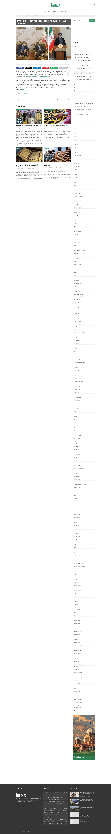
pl (74, 541)
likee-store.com (77, 413)
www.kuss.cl (76, 694)
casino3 (75, 272)
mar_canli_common (78, 441)
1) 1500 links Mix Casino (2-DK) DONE (82, 52)
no (74, 506)
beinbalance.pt (77, 212)
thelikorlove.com (77, 631)
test (74, 615)
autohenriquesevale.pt (79, 190)
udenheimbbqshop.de (78, 664)
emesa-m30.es (77, 307)
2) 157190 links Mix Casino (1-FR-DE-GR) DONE (84, 103)
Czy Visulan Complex (78, 296)
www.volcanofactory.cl (78, 702)
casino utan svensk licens (79, 250)
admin (75, 133)
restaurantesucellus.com (79, 566)
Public (75, 555)
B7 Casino (76, 204)
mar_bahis (76, 432)
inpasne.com (76, 367)
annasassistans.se (78, 160)
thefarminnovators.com (79, 623)
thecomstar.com (77, 617)
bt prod (75, 226)
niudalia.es (76, 500)
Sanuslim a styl (77, 579)
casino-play (76, 258)
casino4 (75, 275)
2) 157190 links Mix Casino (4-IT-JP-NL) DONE (83, 111)
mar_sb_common (77, 473)
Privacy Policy (80, 832)
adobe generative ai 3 (78, 152)
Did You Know (47, 109)
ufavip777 (76, 666)
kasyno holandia (77, 394)
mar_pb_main (77, 465)
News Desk (33, 128)
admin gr (76, 144)
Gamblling (76, 343)
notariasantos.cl (77, 509)
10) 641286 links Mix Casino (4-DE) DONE (82, 76)
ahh (74, 158)
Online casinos (77, 511)
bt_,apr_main (76, 228)
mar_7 (75, 424)
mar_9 (75, 430)
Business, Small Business (79, 237)
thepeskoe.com (77, 636)
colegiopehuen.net (78, 288)
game (75, 345)
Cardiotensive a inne (78, 239)
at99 (75, 188)
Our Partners (76, 525)
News (75, 495)
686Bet (75, 120)
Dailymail (22, 89)
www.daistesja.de (77, 691)
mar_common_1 (77, 451)
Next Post (57, 99)
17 (74, 95)
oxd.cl (75, 528)
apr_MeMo (76, 169)
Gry (74, 351)
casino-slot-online (77, 264)
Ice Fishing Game (77, 364)
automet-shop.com (78, 193)
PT (74, 552)
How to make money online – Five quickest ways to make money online (87, 793)
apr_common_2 (77, 166)
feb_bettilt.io (76, 318)
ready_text (76, 560)
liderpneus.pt (77, 408)
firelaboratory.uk (77, 321)
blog (75, 223)
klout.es (75, 405)
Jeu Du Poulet (77, 386)
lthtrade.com (76, 416)
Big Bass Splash (77, 220)
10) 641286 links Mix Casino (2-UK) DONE (82, 71)
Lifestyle (75, 411)
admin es (76, 141)
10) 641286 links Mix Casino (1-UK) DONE (82, 68)
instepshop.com (77, 370)
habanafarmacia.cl (78, 359)
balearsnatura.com (78, 207)
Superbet (76, 604)
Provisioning (76, 549)
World (49, 11)
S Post (75, 574)
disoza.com (76, 302)
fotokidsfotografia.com (79, 332)
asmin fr (75, 185)
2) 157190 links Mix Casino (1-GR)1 (81, 106)
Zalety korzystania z (78, 704)
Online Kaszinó (77, 517)
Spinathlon (76, 593)
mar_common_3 (77, 457)
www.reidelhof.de (77, 696)
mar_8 (75, 427)
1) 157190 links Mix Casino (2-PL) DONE (82, 54)
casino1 (65, 810)
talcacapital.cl (77, 609)
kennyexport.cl (77, 400)
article (75, 179)
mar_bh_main (77, 438)
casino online (76, 247)
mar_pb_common (77, 462)
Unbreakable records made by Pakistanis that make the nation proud (28, 126)
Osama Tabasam (33, 63)
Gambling (76, 337)
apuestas (76, 174)
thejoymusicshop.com (78, 626)
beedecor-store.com (78, 209)
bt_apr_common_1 (78, 231)
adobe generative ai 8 (78, 155)
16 (74, 92)
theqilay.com (76, 639)
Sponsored (76, 598)
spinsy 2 (75, 596)
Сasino (75, 713)
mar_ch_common (77, 443)
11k (74, 87)
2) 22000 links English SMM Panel (81, 114)
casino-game (76, 253)
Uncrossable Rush (78, 672)
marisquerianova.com (78, 481)
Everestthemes (33, 831)
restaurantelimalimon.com (79, 563)
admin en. (76, 139)
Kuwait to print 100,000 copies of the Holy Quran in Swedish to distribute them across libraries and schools (28, 165)
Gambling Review (77, 340)
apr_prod (76, 171)
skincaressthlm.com (78, 585)
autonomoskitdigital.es (79, 196)
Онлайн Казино (77, 707)
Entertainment (77, 313)
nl (74, 503)
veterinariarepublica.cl (78, 677)
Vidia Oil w (76, 680)
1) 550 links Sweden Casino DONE (81, 65)
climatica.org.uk (77, 283)
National (44, 11)
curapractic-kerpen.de (78, 294)
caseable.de (76, 242)
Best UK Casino (77, 215)
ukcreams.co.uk (77, 669)
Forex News (76, 326)
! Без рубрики (77, 46)
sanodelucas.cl (77, 577)
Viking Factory (77, 683)
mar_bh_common (77, 435)
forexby (75, 329)
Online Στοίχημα (77, 519)
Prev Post (30, 99)
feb (74, 315)
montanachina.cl (77, 490)
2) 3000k (75, 117)
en (74, 310)
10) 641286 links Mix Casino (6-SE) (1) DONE (83, 79)
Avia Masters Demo (78, 201)
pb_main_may (77, 536)
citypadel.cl (76, 280)
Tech (58, 11)
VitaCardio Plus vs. (78, 685)
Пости (75, 710)
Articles (75, 182)
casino (75, 245)
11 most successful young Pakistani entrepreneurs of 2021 (87, 800)
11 (74, 84)
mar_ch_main (77, 446)
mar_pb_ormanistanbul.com (80, 468)
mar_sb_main (77, 476)
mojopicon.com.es (78, 487)
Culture (18, 109)
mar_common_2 (77, 454)
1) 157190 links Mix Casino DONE (81, 57)
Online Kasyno (77, 514)
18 (74, 98)
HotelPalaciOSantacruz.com (80, 362)
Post (75, 547)
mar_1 (75, 419)
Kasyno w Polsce (77, 397)
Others (75, 522)
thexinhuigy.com (77, 650)
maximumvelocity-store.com (80, 484)
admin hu (76, 147)
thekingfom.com (77, 628)
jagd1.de (75, 378)
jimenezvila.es (77, 389)
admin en (76, 136)
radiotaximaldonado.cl (79, 558)
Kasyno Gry (76, 392)
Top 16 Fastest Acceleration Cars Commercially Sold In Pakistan (87, 807)
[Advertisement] (84, 31)
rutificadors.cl (77, 568)
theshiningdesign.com (78, 645)
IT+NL (75, 375)
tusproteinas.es (77, 661)
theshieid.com (77, 642)
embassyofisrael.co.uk (78, 305)
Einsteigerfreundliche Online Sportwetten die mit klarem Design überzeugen (86, 814)
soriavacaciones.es (78, 590)
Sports (62, 11)
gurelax (75, 356)
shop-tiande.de (77, 582)
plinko (75, 544)
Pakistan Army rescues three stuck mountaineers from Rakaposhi (36, 76)
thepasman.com (77, 634)
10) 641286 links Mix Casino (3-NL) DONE (82, 73)
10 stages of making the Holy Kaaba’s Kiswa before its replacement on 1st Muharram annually (57, 126)
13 (74, 90)
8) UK (75, 128)
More (66, 11)
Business (54, 11)
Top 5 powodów (77, 653)
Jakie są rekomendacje (78, 381)
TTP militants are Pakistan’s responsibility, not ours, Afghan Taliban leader (56, 164)
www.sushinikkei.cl (78, 699)
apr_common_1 (77, 163)
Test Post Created (84, 819)
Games (75, 348)
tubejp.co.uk (76, 658)
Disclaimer (74, 832)
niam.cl (75, 498)
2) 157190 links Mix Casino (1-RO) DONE (82, 109)
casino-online (77, 256)
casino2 (75, 269)
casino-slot (76, 261)
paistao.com (76, 533)
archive (75, 177)
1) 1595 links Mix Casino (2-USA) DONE (82, 60)
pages (75, 530)
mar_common (77, 449)
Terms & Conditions (89, 832)
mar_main (76, 460)
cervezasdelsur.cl (77, 277)
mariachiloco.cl (77, 479)
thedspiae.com (77, 620)
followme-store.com (78, 324)
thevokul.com (77, 647)
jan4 (75, 383)
